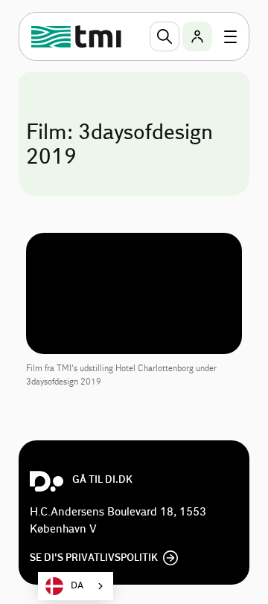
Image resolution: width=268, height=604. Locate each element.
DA (77, 585)
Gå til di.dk (102, 480)
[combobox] (75, 586)
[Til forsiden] (77, 36)
